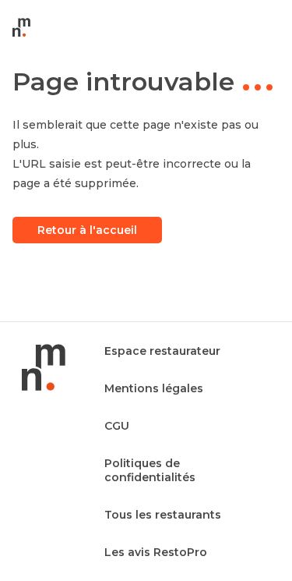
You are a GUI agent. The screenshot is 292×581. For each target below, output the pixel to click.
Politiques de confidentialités (149, 470)
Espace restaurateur (162, 351)
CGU (116, 426)
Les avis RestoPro (155, 552)
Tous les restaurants (162, 515)
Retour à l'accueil (87, 230)
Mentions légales (153, 388)
